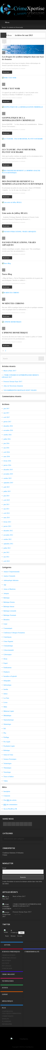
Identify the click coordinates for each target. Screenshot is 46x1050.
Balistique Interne (9, 606)
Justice (5, 694)
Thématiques (7, 768)
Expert (6, 663)
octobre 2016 (7, 435)
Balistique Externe (9, 602)
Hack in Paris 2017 (10, 370)
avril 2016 (7, 452)
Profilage (6, 737)
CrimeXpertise (14, 68)
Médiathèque (7, 715)
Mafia (5, 707)
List (8, 41)
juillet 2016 (7, 439)
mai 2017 (6, 413)
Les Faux (6, 698)
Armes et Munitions (10, 589)
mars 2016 (7, 456)
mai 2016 (6, 448)
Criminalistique (8, 646)
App (5, 585)
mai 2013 (6, 509)
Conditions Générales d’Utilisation (13, 853)
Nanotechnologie (9, 720)
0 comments (22, 68)
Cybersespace (8, 654)
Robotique (7, 750)
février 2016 (7, 461)
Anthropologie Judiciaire (11, 580)
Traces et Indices (9, 776)
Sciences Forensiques (10, 759)
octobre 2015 (7, 478)
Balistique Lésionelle (10, 611)
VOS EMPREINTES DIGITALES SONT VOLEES (20, 390)
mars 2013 (7, 517)
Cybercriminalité (9, 650)
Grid (4, 42)
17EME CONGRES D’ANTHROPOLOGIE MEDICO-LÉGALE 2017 (27, 905)
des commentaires (10, 804)
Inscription (7, 791)
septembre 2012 (8, 544)
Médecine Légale (9, 711)
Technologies (7, 763)
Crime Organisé (8, 641)
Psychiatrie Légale (9, 746)
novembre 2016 (8, 430)
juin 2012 (6, 552)
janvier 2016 (7, 465)
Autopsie (6, 593)
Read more (6, 72)
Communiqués (8, 628)
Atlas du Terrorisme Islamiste (13, 386)
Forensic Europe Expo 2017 (13, 381)
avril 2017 (7, 417)
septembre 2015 (8, 483)
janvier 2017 (7, 422)
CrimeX (13, 97)
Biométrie (7, 620)
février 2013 (7, 522)
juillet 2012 (7, 548)
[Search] (41, 358)
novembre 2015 (8, 474)
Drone (5, 659)
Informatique (7, 685)
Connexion (7, 796)
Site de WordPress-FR (10, 809)
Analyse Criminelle (9, 576)
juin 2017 (6, 408)
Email (4, 868)
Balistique (7, 598)
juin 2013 (6, 504)
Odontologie (7, 724)
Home (9, 35)
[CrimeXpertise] (22, 10)
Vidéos (6, 781)
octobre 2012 (7, 539)
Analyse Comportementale (11, 572)
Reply (7, 936)
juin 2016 (6, 443)
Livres (5, 702)
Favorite (19, 936)
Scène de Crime (8, 755)
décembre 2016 (8, 426)
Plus (5, 733)
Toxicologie (7, 772)
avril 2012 (7, 561)
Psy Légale (7, 742)
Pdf (5, 729)
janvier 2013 (7, 526)
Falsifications (7, 667)
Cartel (5, 624)
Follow (22, 933)
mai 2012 (6, 557)
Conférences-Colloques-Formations (14, 633)
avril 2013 (7, 513)
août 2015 (7, 487)
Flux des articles (10, 800)
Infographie (7, 681)
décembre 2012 (8, 531)
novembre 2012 (8, 535)
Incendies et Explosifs (10, 676)
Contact (5, 855)
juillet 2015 (7, 491)
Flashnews (7, 672)
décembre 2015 (8, 469)
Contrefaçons (7, 637)
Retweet (13, 936)
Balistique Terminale (10, 615)
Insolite (6, 689)
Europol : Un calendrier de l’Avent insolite (12, 27)
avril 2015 (7, 500)
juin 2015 (6, 496)
